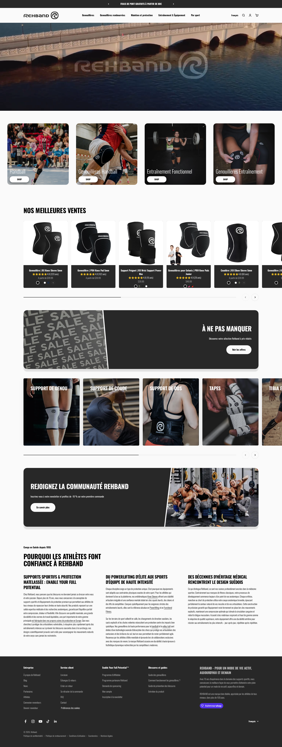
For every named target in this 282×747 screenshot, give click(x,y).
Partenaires (28, 691)
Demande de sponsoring (111, 686)
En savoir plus (42, 507)
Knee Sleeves (152, 596)
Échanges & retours (68, 680)
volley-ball (166, 626)
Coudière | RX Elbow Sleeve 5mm (236, 270)
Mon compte (107, 691)
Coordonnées (93, 735)
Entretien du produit (156, 691)
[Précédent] (108, 4)
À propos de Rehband (32, 675)
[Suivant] (173, 4)
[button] (40, 274)
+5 (53, 283)
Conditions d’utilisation (77, 735)
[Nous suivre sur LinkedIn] (55, 721)
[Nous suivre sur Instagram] (33, 721)
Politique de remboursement (56, 735)
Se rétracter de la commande (72, 691)
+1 (243, 283)
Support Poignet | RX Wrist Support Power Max (141, 272)
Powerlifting (154, 607)
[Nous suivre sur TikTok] (48, 721)
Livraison (64, 675)
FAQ (62, 697)
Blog (25, 680)
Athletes (27, 697)
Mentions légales (107, 735)
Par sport (195, 15)
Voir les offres (239, 349)
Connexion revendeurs (32, 702)
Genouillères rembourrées (112, 15)
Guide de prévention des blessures (161, 686)
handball (155, 626)
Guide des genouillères (157, 675)
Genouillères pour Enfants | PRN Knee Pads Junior (188, 272)
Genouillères (88, 15)
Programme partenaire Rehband (114, 680)
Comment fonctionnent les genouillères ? (164, 680)
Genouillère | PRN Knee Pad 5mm (93, 270)
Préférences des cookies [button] (70, 708)
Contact (64, 702)
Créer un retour (67, 686)
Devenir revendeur (31, 708)
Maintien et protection (142, 15)
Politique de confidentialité (33, 735)
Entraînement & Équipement (171, 15)
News (26, 686)
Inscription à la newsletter (112, 697)
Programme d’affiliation (111, 675)
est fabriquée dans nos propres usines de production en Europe (56, 620)
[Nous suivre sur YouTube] (40, 721)
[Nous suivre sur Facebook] (25, 721)
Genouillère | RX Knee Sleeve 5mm (45, 270)
